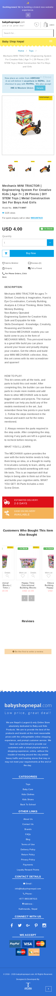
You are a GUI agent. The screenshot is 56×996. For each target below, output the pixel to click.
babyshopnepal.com (25, 974)
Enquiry (8, 268)
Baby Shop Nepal (13, 41)
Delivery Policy (28, 849)
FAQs (28, 834)
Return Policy (28, 854)
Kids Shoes (28, 799)
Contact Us (27, 824)
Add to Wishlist (11, 263)
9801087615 (37, 218)
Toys (28, 784)
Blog (28, 839)
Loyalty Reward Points (28, 870)
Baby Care (28, 789)
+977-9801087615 (28, 899)
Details (40, 88)
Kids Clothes (28, 794)
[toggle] (51, 41)
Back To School (28, 804)
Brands (28, 829)
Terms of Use (28, 844)
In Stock (48, 228)
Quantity (6, 236)
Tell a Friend (36, 268)
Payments (28, 864)
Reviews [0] (36, 263)
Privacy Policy (28, 859)
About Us (28, 819)
